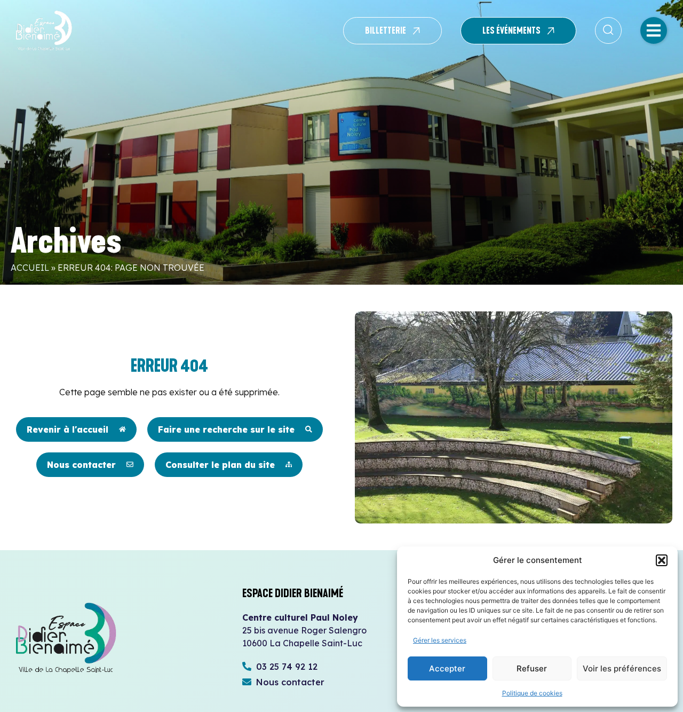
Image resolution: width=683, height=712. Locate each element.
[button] (661, 560)
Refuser (532, 668)
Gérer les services (439, 640)
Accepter (447, 668)
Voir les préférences (622, 668)
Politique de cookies (532, 693)
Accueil (30, 267)
